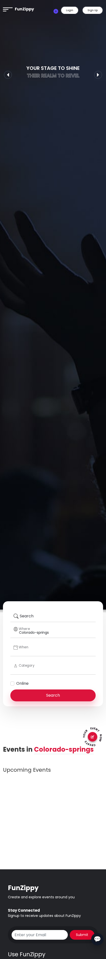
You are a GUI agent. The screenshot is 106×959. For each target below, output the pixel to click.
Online (22, 683)
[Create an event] (55, 11)
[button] (8, 9)
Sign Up (93, 10)
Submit (82, 934)
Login (69, 10)
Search (53, 695)
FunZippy (24, 9)
